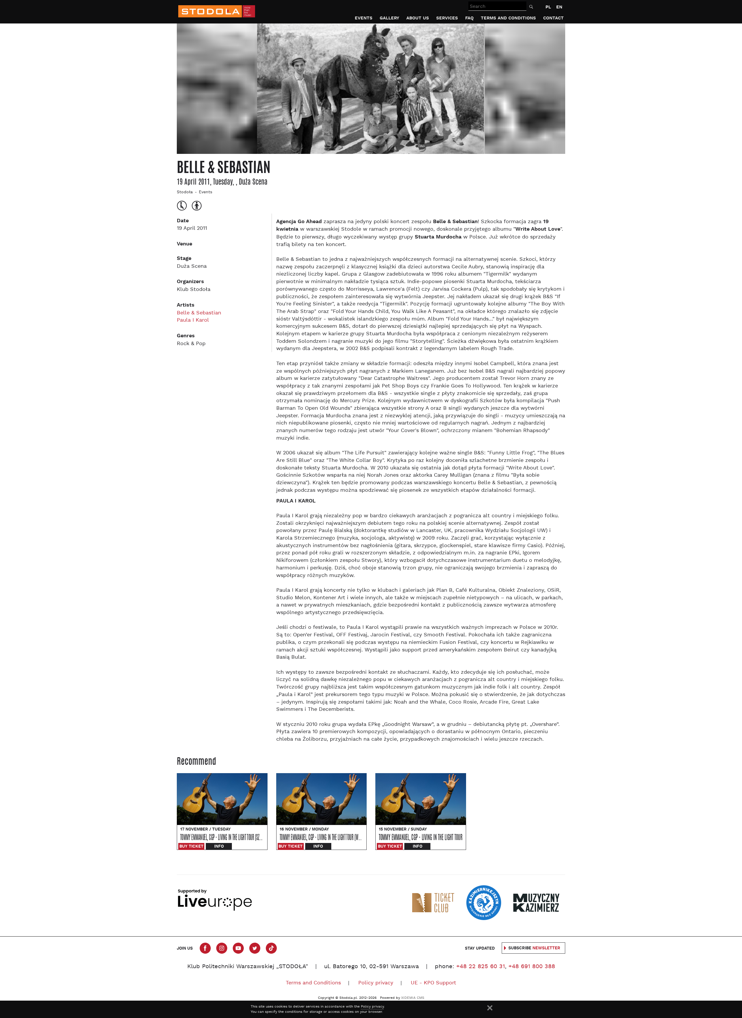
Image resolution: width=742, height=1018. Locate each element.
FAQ (469, 18)
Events (363, 18)
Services (447, 18)
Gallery (389, 18)
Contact (553, 18)
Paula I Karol (193, 320)
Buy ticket (191, 846)
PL (548, 7)
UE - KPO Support (433, 983)
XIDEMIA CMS (412, 998)
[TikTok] (271, 948)
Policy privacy (375, 983)
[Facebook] (205, 948)
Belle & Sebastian (199, 313)
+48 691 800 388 (531, 967)
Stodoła (185, 192)
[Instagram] (221, 948)
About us (417, 18)
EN (559, 7)
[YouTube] (238, 948)
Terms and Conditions (508, 18)
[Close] (490, 1008)
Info (219, 846)
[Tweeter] (254, 948)
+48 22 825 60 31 (480, 967)
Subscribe (534, 948)
